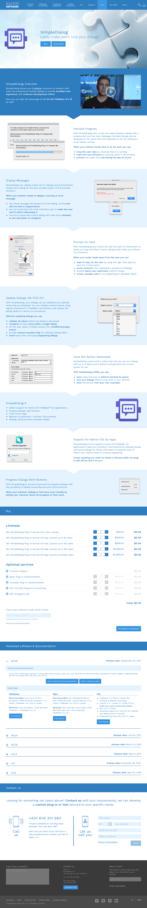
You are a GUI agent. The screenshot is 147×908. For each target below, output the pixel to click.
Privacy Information (107, 842)
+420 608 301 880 (45, 818)
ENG (144, 6)
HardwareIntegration (56, 5)
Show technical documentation (62, 681)
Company (10, 900)
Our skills (113, 5)
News (124, 5)
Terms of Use (30, 900)
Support (91, 5)
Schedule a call (70, 887)
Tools (102, 5)
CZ (143, 4)
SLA (81, 5)
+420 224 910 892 (72, 877)
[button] (84, 91)
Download (15, 716)
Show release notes (90, 681)
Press (19, 900)
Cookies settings (59, 900)
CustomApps (30, 5)
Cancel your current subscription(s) (18, 623)
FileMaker (37, 88)
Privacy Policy (44, 900)
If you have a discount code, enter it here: (27, 610)
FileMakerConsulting (43, 5)
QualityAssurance (70, 5)
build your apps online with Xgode (116, 706)
